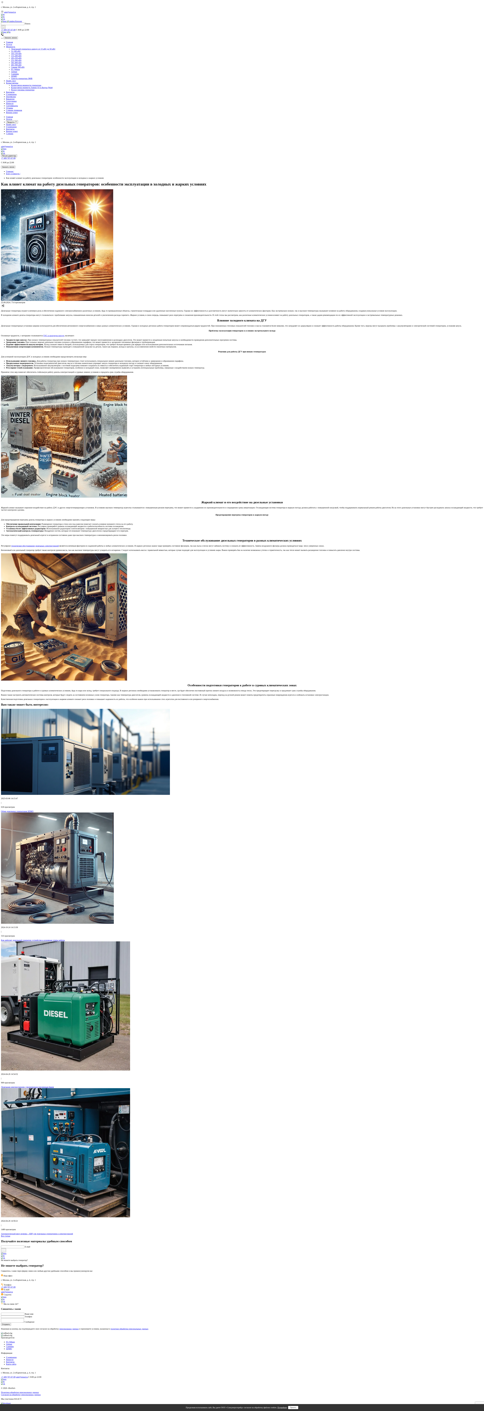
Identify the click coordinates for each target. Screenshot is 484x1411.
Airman (14, 72)
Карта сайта (11, 1364)
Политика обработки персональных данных (20, 1392)
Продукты (11, 122)
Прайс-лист (11, 81)
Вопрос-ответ (12, 112)
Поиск (27, 24)
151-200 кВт (16, 56)
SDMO (14, 76)
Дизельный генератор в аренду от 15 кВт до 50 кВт (33, 49)
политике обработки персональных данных (129, 1329)
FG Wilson (15, 69)
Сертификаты (12, 106)
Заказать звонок (11, 38)
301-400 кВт (16, 63)
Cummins (15, 74)
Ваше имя (29, 1314)
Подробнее (282, 1407)
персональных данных (69, 1329)
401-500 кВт (16, 65)
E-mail (27, 1247)
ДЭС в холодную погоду (53, 336)
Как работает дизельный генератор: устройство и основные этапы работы (33, 940)
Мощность (10, 47)
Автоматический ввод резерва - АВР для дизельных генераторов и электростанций (37, 1234)
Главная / (10, 171)
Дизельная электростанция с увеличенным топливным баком (27, 1087)
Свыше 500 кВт (18, 67)
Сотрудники (11, 101)
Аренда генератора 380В (21, 78)
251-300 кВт (16, 60)
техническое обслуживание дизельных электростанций (35, 546)
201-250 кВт (16, 58)
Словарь (9, 134)
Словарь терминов (14, 110)
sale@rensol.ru (10, 12)
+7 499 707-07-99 (8, 30)
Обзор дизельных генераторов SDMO (17, 811)
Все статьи (5, 1236)
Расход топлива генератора (22, 90)
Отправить (6, 1324)
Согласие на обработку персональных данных (21, 1395)
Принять (293, 1407)
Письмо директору (9, 156)
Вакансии (10, 99)
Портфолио (11, 97)
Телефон (28, 1317)
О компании (11, 94)
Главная (9, 42)
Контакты (10, 92)
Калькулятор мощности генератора (26, 85)
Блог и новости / (13, 174)
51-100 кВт (16, 51)
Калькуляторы (12, 83)
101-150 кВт (16, 53)
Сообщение (29, 1322)
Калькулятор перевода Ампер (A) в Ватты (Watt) (32, 88)
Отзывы (9, 108)
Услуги (9, 44)
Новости (9, 103)
